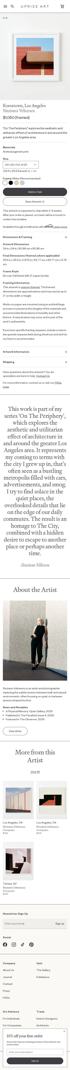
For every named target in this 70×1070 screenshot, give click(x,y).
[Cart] (62, 6)
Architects (42, 1025)
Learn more (60, 226)
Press (6, 990)
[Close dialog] (64, 1031)
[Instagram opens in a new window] (14, 944)
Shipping (8, 362)
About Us (8, 970)
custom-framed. (30, 287)
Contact (8, 984)
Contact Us (43, 376)
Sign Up (35, 1060)
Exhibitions (42, 977)
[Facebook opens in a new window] (5, 944)
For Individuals (11, 1018)
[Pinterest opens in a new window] (31, 944)
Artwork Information (16, 351)
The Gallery (43, 970)
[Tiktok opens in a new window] (22, 944)
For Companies (12, 1025)
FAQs (6, 997)
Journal (7, 977)
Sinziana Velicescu (19, 110)
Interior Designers (47, 1018)
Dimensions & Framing (17, 237)
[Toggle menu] (5, 6)
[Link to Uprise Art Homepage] (35, 6)
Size (5, 158)
